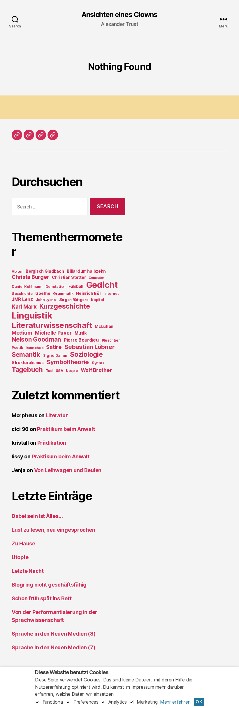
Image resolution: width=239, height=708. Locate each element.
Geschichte (22, 293)
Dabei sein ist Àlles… (37, 516)
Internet (111, 293)
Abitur (17, 271)
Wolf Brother (96, 370)
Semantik (26, 354)
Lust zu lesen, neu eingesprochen (53, 530)
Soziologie (86, 354)
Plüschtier (111, 340)
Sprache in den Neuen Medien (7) (53, 647)
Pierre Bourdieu (81, 340)
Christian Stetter (69, 277)
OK (199, 701)
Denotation (55, 286)
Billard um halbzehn (86, 271)
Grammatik (63, 293)
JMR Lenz (22, 299)
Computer (96, 278)
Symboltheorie (68, 362)
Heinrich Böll (88, 293)
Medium (22, 333)
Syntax (98, 363)
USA (59, 370)
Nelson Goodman (36, 339)
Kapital (97, 300)
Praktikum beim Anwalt (66, 429)
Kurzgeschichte (64, 306)
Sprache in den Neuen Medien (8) (54, 634)
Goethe (42, 293)
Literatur (57, 415)
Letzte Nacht (28, 571)
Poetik (17, 347)
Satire (53, 347)
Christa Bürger (30, 277)
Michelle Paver (53, 333)
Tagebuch (27, 369)
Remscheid (34, 348)
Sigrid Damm (55, 355)
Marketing (147, 702)
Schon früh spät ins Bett (42, 598)
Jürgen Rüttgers (73, 300)
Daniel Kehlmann (27, 286)
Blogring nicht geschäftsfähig (49, 585)
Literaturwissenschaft (52, 325)
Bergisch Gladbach (45, 271)
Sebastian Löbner (89, 346)
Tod (49, 370)
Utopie (72, 370)
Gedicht (102, 285)
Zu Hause (23, 543)
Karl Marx (24, 306)
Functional (53, 702)
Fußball (75, 286)
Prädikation (51, 443)
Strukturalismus (28, 362)
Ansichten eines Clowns (119, 14)
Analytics (117, 702)
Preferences (86, 702)
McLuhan (104, 326)
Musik (81, 333)
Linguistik (32, 315)
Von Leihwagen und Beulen (68, 470)
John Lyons (46, 300)
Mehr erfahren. (175, 702)
